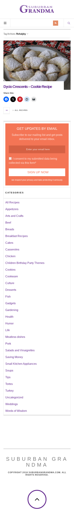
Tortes (9, 383)
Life (7, 330)
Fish (8, 296)
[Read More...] (7, 110)
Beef (8, 222)
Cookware (11, 276)
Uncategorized (14, 397)
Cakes (9, 242)
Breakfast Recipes (16, 236)
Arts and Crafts (14, 215)
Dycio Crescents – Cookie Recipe (27, 86)
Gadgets (10, 303)
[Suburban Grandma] (37, 9)
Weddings (11, 404)
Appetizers (11, 209)
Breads (9, 229)
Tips (7, 377)
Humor (9, 323)
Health (9, 316)
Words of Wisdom (16, 410)
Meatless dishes (15, 336)
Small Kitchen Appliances (21, 363)
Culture (9, 283)
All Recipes (21, 110)
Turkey (9, 390)
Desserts (10, 289)
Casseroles (12, 249)
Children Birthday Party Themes (24, 262)
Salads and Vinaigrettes (20, 350)
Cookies (10, 269)
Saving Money (14, 357)
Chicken (10, 256)
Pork (8, 343)
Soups (9, 370)
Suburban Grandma (37, 462)
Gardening (11, 310)
